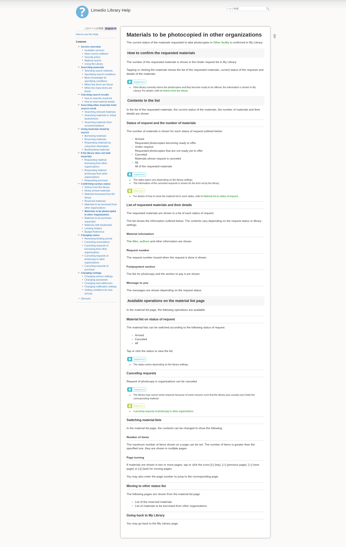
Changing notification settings (100, 286)
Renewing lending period (98, 238)
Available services (94, 50)
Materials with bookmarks (98, 225)
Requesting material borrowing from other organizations (95, 163)
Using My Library (93, 64)
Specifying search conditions (100, 74)
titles (135, 241)
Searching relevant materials (100, 112)
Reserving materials (95, 139)
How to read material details (99, 101)
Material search (92, 60)
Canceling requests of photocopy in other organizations (96, 259)
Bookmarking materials (97, 149)
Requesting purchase (96, 180)
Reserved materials (95, 201)
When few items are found (98, 84)
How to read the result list (98, 98)
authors (144, 241)
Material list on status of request (221, 196)
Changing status (90, 235)
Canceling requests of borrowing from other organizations (96, 249)
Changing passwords (96, 279)
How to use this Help (87, 34)
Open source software (96, 53)
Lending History (93, 228)
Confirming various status (96, 183)
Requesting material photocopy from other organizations (96, 173)
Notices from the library (97, 187)
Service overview (91, 46)
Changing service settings (98, 276)
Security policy (92, 57)
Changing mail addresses (98, 283)
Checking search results (95, 94)
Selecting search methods (98, 70)
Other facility (221, 42)
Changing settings (91, 273)
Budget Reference (94, 231)
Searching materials (92, 67)
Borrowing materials (95, 136)
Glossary (86, 298)
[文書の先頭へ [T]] (275, 36)
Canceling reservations (97, 242)
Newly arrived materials (97, 190)
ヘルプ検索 (268, 8)
